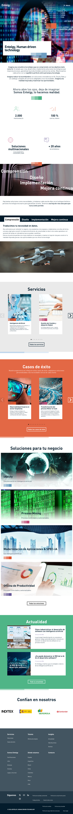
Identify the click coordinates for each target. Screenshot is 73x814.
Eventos (50, 746)
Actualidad (51, 739)
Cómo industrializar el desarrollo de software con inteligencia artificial (50, 630)
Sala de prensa (52, 743)
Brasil (29, 765)
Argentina (30, 761)
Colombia (30, 773)
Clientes (9, 769)
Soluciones (10, 738)
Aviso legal (65, 810)
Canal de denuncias (48, 800)
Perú (29, 780)
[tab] (12, 219)
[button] (62, 53)
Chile (29, 769)
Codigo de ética (36, 800)
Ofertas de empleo (33, 739)
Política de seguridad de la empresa (51, 810)
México (30, 776)
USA (29, 784)
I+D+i (8, 761)
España (30, 757)
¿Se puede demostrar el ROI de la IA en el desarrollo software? (49, 657)
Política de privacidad (60, 806)
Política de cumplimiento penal (58, 795)
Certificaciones (11, 757)
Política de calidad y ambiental (40, 795)
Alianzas (9, 765)
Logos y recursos (12, 773)
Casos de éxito (11, 742)
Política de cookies (46, 806)
